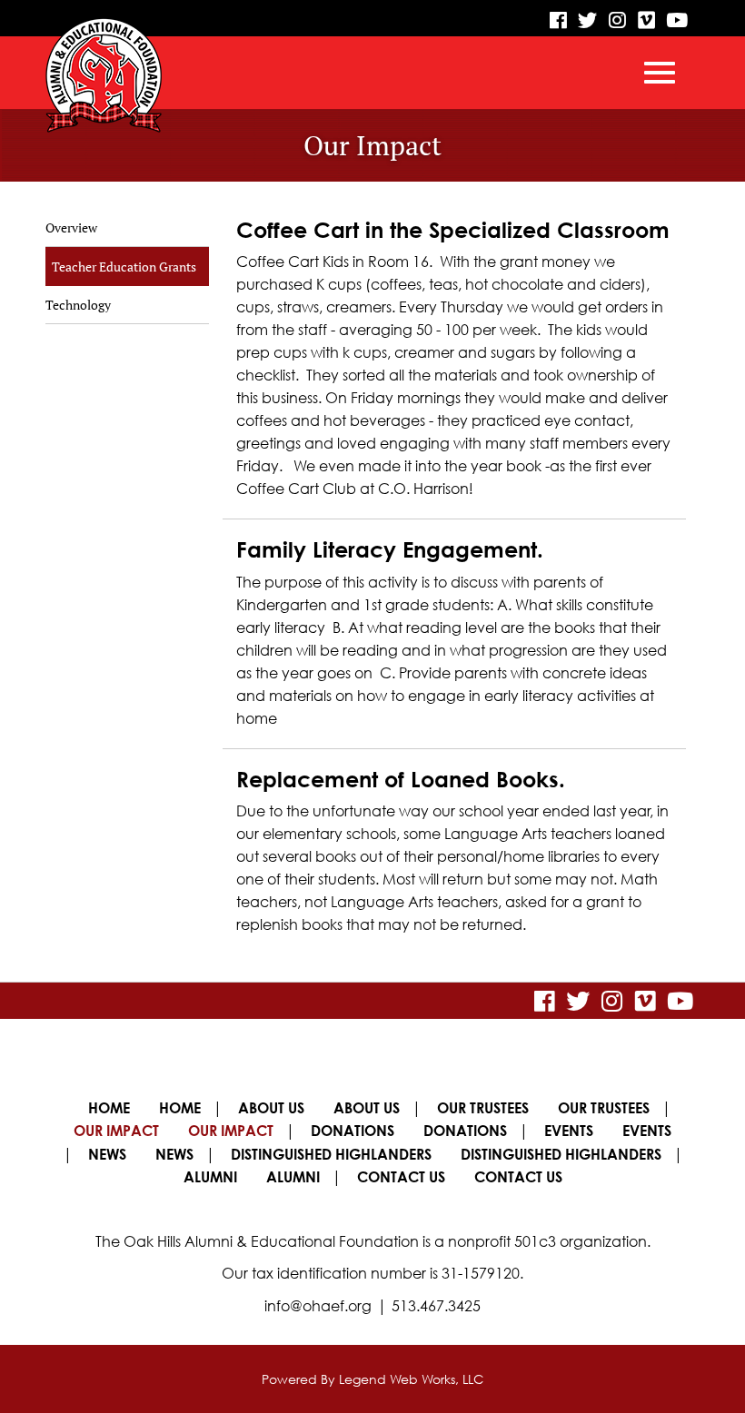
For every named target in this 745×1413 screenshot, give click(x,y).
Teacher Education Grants (124, 266)
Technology (78, 304)
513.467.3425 (436, 1306)
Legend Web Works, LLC (411, 1379)
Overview (71, 227)
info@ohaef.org (318, 1306)
